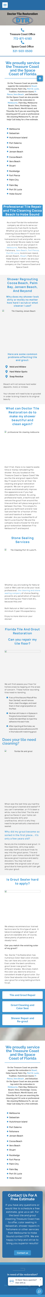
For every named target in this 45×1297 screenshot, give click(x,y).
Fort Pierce (33, 250)
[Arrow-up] (40, 78)
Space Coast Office (22, 46)
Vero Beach (19, 94)
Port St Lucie (12, 253)
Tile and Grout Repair (23, 995)
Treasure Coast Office (22, 34)
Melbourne (13, 103)
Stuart (34, 86)
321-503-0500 (22, 51)
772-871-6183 (22, 38)
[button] (5, 5)
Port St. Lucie (33, 89)
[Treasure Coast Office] (22, 30)
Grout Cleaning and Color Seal (22, 1007)
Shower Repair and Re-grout (22, 1020)
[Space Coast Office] (22, 42)
